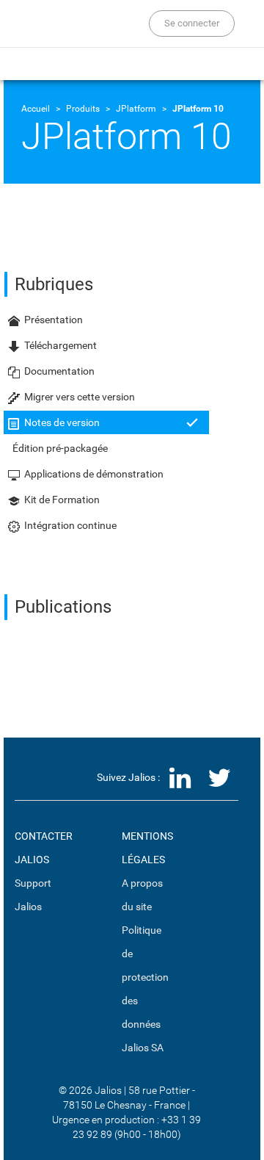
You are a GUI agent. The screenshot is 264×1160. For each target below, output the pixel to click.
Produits (83, 109)
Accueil (35, 109)
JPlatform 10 (198, 109)
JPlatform (136, 109)
